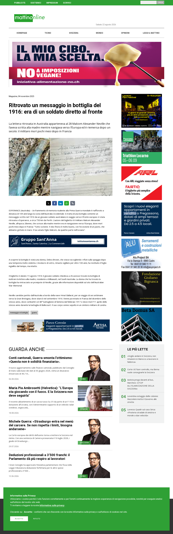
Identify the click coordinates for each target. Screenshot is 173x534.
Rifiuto (36, 519)
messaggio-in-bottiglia (19, 313)
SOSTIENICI (36, 3)
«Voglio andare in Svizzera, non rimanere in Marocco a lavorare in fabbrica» (142, 359)
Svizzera (73, 33)
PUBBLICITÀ (19, 3)
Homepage (22, 33)
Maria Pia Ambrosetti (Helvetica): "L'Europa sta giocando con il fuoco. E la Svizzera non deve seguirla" (41, 391)
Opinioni (125, 33)
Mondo (99, 33)
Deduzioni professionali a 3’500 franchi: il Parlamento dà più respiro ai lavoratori (39, 457)
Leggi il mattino (151, 33)
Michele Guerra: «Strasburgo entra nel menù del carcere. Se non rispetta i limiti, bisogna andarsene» (41, 425)
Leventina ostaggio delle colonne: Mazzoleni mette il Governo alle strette (142, 399)
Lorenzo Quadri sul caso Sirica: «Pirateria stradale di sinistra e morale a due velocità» (141, 412)
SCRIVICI (67, 3)
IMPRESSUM (52, 3)
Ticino (48, 33)
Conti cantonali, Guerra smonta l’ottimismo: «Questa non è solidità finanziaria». (40, 360)
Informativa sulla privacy (52, 505)
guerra (34, 313)
